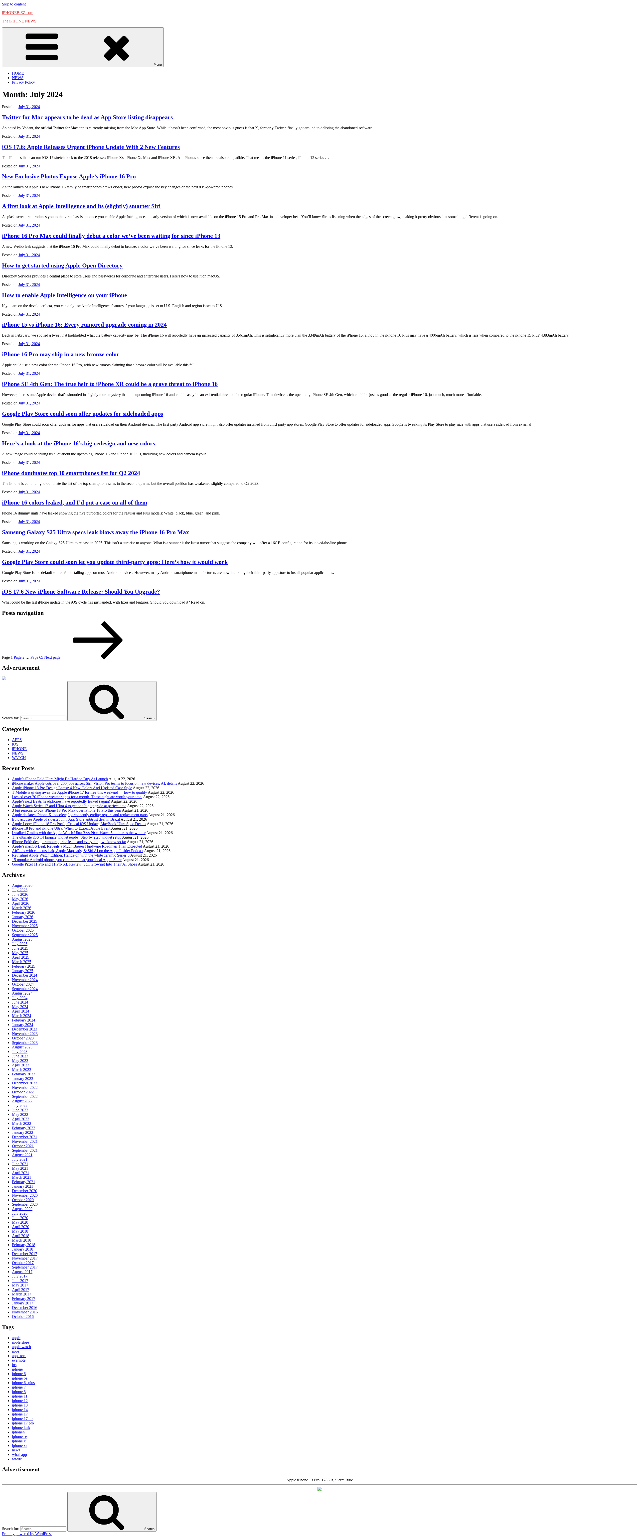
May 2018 (20, 1231)
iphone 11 (19, 1396)
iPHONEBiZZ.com (17, 12)
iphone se (19, 1436)
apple (16, 1338)
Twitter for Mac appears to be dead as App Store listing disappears (87, 117)
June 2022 (20, 1110)
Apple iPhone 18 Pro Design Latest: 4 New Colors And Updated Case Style (72, 788)
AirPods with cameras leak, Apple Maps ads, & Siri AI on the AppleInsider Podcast (77, 851)
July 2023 (19, 1051)
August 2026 (22, 885)
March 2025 (21, 962)
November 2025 (25, 926)
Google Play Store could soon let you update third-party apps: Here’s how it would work (115, 562)
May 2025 (20, 953)
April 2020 (20, 1227)
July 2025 (19, 944)
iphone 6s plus (23, 1383)
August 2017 (22, 1272)
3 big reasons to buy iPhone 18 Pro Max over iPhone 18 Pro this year (66, 810)
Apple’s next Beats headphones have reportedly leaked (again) (61, 801)
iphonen (18, 1432)
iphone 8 (19, 1392)
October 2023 (23, 1038)
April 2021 (20, 1173)
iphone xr (19, 1445)
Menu (158, 64)
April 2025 (20, 957)
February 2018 (23, 1245)
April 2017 (20, 1289)
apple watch (21, 1347)
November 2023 (25, 1033)
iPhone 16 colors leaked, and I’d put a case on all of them (74, 502)
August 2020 (22, 1209)
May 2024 (20, 1007)
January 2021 (22, 1186)
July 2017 (19, 1276)
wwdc (17, 1459)
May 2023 (20, 1060)
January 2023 (22, 1078)
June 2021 (20, 1164)
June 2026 (20, 894)
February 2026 (23, 912)
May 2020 (20, 1222)
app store (19, 1356)
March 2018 (21, 1240)
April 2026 (20, 903)
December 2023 (24, 1029)
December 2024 (24, 975)
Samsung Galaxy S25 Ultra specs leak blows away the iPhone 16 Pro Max (95, 532)
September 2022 (25, 1096)
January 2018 (22, 1249)
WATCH (19, 758)
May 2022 (20, 1114)
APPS (17, 740)
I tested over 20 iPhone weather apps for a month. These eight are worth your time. (77, 797)
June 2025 (20, 948)
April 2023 (20, 1065)
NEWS (17, 78)
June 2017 (20, 1281)
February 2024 (23, 1020)
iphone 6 (19, 1374)
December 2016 (24, 1307)
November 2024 (25, 980)
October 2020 (23, 1200)
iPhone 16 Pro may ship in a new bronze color (60, 354)
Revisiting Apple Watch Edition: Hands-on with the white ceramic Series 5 (71, 855)
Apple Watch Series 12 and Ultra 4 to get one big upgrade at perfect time (69, 806)
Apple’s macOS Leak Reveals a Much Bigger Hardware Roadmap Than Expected (77, 846)
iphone (17, 1369)
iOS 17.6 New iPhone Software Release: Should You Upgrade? (81, 591)
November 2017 (25, 1258)
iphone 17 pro (23, 1423)
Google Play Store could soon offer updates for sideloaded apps (82, 413)
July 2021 (19, 1159)
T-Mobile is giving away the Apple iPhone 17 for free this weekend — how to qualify (79, 792)
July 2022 (19, 1105)
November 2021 (25, 1141)
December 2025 (24, 921)
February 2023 (23, 1074)
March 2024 (21, 1016)
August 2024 (22, 993)
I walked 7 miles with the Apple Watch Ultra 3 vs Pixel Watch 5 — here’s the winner (79, 833)
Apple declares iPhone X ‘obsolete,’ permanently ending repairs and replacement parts (80, 815)
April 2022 (20, 1119)
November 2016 (25, 1312)
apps (15, 1351)
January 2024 (22, 1025)
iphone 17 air (22, 1418)
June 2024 (20, 1002)
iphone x (19, 1441)
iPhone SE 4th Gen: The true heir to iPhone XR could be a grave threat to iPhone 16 (110, 384)
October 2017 (23, 1263)
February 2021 (23, 1182)
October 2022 (23, 1092)
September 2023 (25, 1042)
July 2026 (19, 890)
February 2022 (23, 1128)
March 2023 (21, 1069)
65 (36, 657)
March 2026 (21, 908)
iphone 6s (19, 1378)
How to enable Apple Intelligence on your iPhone (64, 295)
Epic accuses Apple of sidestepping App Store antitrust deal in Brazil (66, 819)
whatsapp (19, 1454)
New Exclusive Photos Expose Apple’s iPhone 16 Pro (69, 176)
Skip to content (14, 4)
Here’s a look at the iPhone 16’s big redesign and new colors (78, 443)
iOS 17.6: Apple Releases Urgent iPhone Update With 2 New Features (91, 147)
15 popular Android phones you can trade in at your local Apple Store (67, 860)
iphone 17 (20, 1414)
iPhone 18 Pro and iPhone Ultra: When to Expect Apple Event (61, 828)
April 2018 (20, 1236)
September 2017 (25, 1267)
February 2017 (23, 1298)
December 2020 (24, 1191)
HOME (18, 73)
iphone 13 (20, 1405)
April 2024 (20, 1011)
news (16, 1450)
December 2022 (24, 1083)
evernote (18, 1360)
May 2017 (20, 1285)
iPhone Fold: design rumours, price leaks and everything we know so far (69, 842)
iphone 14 (20, 1410)
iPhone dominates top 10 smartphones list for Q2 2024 (71, 473)
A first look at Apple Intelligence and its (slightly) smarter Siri (81, 206)
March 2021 (21, 1177)
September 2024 (25, 989)
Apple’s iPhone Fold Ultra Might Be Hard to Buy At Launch (60, 779)
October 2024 (23, 984)
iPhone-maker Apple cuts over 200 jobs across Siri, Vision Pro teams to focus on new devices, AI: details (94, 783)
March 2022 (21, 1123)
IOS (15, 744)
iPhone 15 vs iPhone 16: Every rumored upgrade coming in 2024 (84, 324)
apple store (20, 1342)
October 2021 (23, 1146)
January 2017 (22, 1303)
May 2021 (20, 1168)
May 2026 (20, 899)
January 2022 (22, 1132)
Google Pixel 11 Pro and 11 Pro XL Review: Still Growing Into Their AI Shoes (74, 864)
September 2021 (25, 1150)
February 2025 (23, 966)
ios (14, 1365)
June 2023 (20, 1056)
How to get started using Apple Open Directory (62, 265)
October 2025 (23, 930)
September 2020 (25, 1204)
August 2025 (22, 939)
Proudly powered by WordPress (27, 1534)
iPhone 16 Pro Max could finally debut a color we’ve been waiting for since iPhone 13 (111, 236)
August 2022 (22, 1101)
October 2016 (23, 1316)
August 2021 (22, 1155)
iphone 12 (20, 1401)
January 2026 (22, 917)
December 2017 (24, 1254)
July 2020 (19, 1213)
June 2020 (20, 1218)
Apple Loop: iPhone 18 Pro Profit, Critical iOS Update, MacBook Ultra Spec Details (79, 824)
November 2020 (25, 1195)
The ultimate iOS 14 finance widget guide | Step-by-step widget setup (66, 837)
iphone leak (21, 1427)
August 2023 (22, 1047)
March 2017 (21, 1294)
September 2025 (25, 935)
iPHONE (19, 749)
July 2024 (19, 998)
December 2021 (24, 1137)
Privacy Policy (23, 82)
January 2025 (22, 971)
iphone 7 (19, 1387)
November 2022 (25, 1087)
